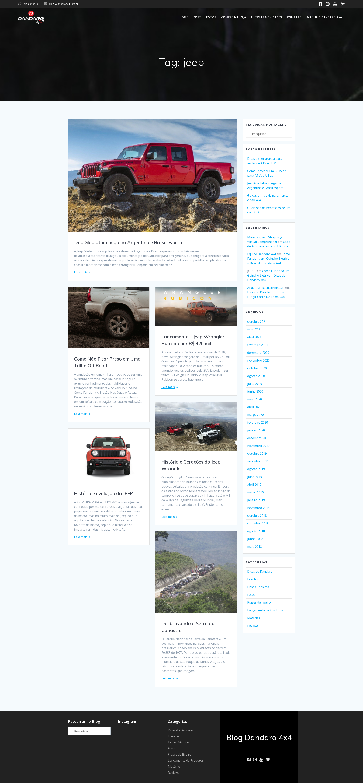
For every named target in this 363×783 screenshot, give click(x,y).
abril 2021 (254, 337)
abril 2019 (254, 484)
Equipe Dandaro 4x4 (261, 254)
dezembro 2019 (258, 438)
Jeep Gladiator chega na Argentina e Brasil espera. (128, 242)
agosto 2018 (256, 531)
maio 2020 (254, 399)
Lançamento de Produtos (265, 610)
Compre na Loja (233, 17)
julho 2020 (254, 384)
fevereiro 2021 (257, 345)
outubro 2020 (257, 368)
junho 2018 (255, 539)
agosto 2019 (256, 469)
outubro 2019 (257, 453)
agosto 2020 (256, 376)
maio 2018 (254, 547)
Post (197, 17)
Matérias (253, 618)
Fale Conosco (30, 3)
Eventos (253, 579)
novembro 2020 (258, 360)
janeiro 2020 (256, 430)
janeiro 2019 (256, 500)
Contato (294, 17)
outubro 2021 (257, 321)
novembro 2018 (258, 508)
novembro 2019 (258, 446)
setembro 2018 (258, 523)
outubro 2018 (257, 515)
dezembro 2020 (258, 353)
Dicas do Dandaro (259, 571)
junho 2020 (255, 391)
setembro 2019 (258, 461)
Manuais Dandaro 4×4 (324, 17)
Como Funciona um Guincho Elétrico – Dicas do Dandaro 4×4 (268, 258)
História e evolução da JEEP (103, 493)
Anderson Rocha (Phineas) (266, 288)
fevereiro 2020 (257, 422)
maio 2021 (254, 329)
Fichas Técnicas (258, 587)
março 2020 (255, 415)
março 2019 (255, 492)
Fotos (211, 17)
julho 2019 (254, 477)
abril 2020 (254, 407)
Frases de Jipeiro (259, 602)
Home (184, 17)
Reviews (253, 626)
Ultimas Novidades (266, 17)
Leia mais (80, 272)
